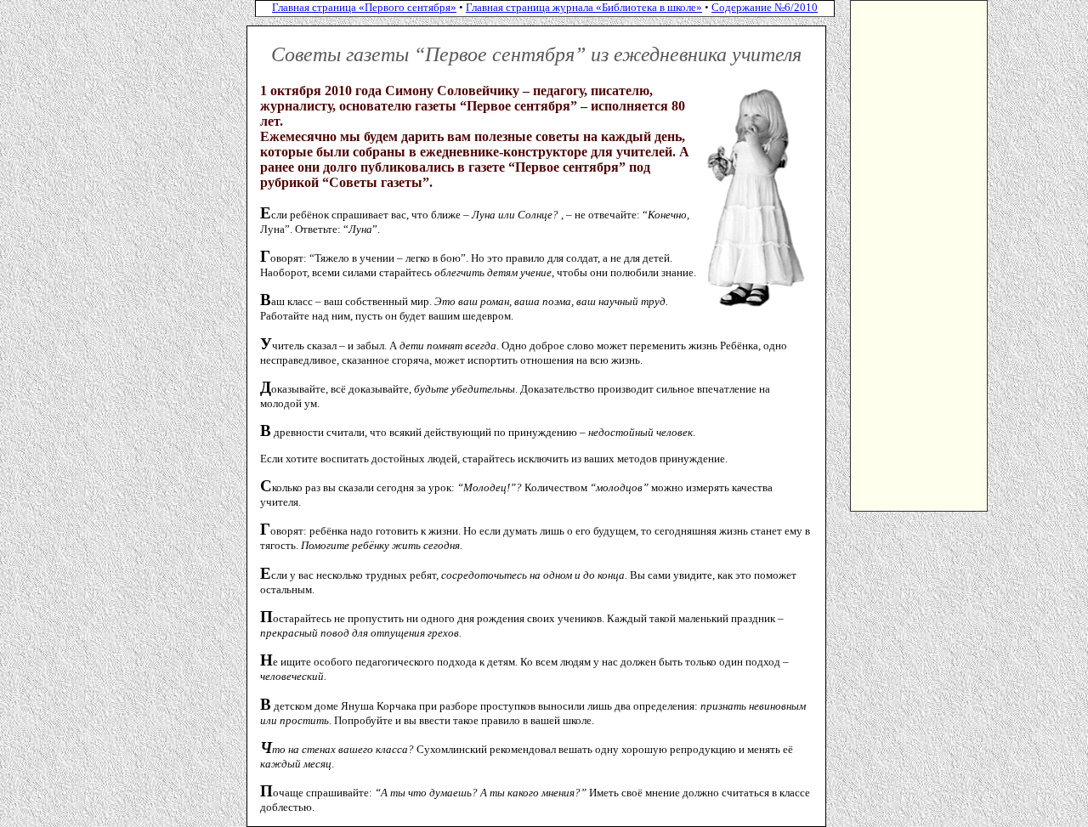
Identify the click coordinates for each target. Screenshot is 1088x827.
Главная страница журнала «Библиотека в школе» (584, 7)
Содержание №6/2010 (764, 7)
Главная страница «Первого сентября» (364, 7)
